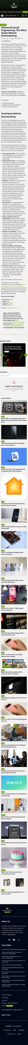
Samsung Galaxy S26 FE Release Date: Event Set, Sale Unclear (12, 581)
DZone (19, 1034)
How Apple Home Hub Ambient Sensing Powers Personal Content (13, 504)
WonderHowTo (4, 12)
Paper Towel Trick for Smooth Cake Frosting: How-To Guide (11, 873)
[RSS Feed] (19, 940)
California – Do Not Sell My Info (9, 1003)
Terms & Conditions (7, 995)
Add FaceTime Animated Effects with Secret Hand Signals (13, 968)
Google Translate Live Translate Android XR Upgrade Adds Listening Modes (13, 470)
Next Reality (19, 12)
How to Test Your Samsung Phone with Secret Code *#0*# (13, 972)
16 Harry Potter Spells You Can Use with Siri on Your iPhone (13, 961)
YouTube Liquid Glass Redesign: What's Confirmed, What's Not (12, 634)
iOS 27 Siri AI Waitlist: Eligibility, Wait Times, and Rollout (12, 553)
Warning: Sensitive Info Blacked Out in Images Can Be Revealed (13, 985)
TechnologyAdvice (16, 1026)
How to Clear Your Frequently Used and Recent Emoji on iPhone (13, 976)
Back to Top (5, 1015)
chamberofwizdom (12, 308)
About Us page (11, 934)
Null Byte (25, 12)
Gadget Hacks (12, 12)
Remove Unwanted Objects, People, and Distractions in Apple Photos (12, 953)
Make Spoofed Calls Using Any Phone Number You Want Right (13, 981)
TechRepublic (7, 1030)
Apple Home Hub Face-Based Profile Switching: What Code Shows (11, 673)
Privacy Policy (5, 997)
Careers (7, 1005)
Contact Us (4, 1000)
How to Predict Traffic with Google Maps (12, 965)
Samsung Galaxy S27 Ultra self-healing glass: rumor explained (12, 444)
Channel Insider (11, 1034)
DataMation (21, 1030)
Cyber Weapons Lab (10, 15)
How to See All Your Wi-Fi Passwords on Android (14, 949)
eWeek (14, 1030)
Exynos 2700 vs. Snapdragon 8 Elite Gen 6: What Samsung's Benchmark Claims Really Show (14, 420)
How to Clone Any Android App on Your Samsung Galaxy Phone (11, 957)
